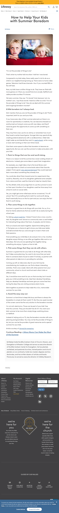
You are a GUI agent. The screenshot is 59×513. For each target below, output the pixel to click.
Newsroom (3, 388)
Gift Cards (16, 388)
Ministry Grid (29, 383)
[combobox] (31, 7)
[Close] (56, 502)
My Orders (16, 381)
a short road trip (19, 217)
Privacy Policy (4, 394)
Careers (3, 387)
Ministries (27, 11)
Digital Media (20, 11)
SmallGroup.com (30, 396)
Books (14, 11)
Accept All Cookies (34, 509)
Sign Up (41, 389)
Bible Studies (8, 11)
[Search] (48, 7)
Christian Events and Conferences (39, 410)
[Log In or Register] (54, 7)
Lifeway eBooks (29, 394)
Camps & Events (34, 11)
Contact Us (4, 385)
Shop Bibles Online (15, 410)
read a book (38, 140)
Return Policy (16, 386)
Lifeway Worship (30, 385)
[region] (29, 506)
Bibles (2, 11)
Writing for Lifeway (6, 398)
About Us (3, 383)
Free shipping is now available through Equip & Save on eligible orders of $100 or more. (29, 2)
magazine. (26, 328)
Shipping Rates (17, 384)
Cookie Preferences (18, 390)
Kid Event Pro (29, 387)
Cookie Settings (20, 509)
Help (14, 392)
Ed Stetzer (7, 29)
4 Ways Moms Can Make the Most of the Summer (28, 333)
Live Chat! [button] (16, 394)
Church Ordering (25, 410)
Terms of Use (4, 396)
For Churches (43, 11)
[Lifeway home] (6, 7)
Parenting (8, 367)
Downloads (28, 388)
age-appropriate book (29, 170)
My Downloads (17, 383)
